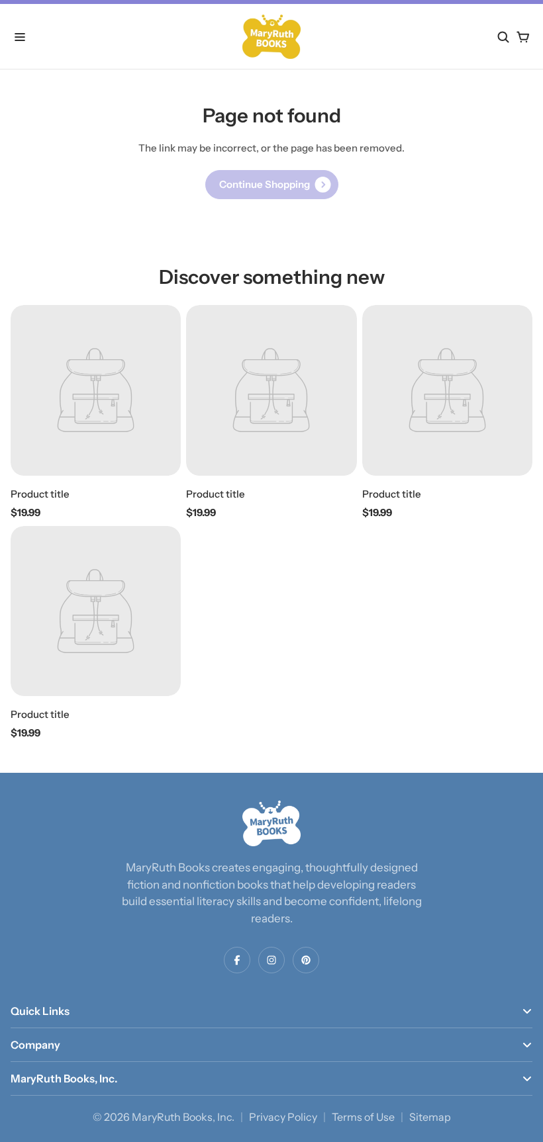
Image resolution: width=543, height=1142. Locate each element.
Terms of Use (363, 1116)
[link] (271, 184)
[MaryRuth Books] (271, 824)
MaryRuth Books (172, 1116)
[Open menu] (20, 37)
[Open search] (503, 37)
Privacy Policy (283, 1116)
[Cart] (523, 37)
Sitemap (430, 1116)
